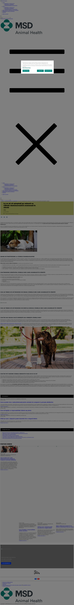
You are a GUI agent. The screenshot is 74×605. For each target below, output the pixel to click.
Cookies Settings (26, 70)
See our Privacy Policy (26, 67)
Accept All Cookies (48, 70)
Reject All (40, 70)
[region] (37, 67)
